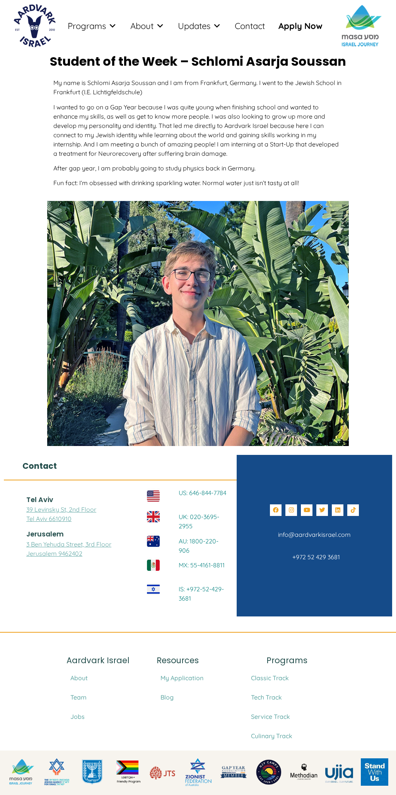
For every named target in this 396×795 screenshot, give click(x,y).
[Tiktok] (353, 510)
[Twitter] (322, 510)
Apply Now (300, 25)
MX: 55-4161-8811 (202, 565)
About (142, 25)
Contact (250, 25)
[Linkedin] (337, 510)
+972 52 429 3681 (314, 557)
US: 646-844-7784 (202, 493)
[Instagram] (291, 510)
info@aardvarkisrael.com (314, 534)
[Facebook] (276, 510)
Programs (87, 25)
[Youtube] (306, 510)
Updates (194, 25)
